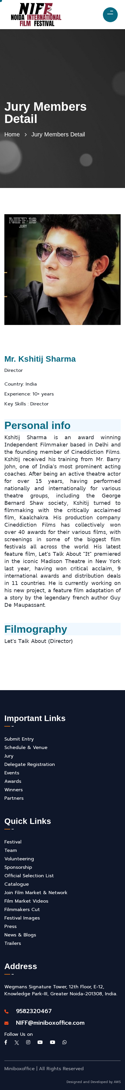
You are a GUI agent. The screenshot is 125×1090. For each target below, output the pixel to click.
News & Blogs (20, 934)
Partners (14, 798)
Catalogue (16, 884)
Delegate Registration (29, 764)
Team (10, 850)
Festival (13, 841)
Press (10, 926)
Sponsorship (18, 867)
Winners (13, 789)
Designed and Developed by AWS (94, 1082)
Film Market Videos (26, 901)
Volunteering (19, 858)
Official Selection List (29, 875)
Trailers (12, 943)
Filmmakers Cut (22, 909)
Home (12, 134)
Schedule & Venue (25, 747)
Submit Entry (19, 739)
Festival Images (22, 918)
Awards (12, 781)
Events (11, 772)
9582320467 (31, 1011)
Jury (8, 756)
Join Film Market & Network (35, 892)
